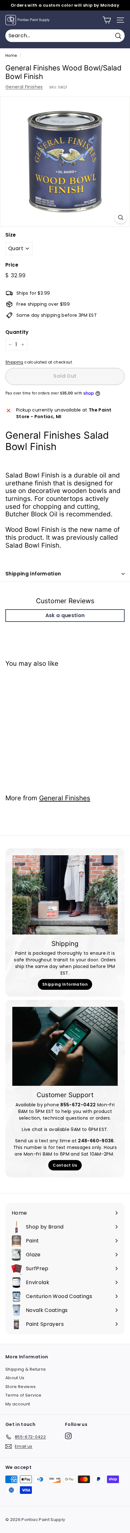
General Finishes (24, 87)
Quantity (17, 332)
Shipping (14, 362)
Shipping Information (65, 984)
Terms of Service (23, 1395)
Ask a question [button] (65, 615)
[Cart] (106, 20)
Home (11, 55)
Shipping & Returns (25, 1369)
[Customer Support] (65, 1046)
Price (12, 265)
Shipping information (33, 573)
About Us (15, 1378)
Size (10, 234)
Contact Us (65, 1165)
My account (17, 1404)
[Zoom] (121, 217)
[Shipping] (65, 895)
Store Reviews (20, 1387)
